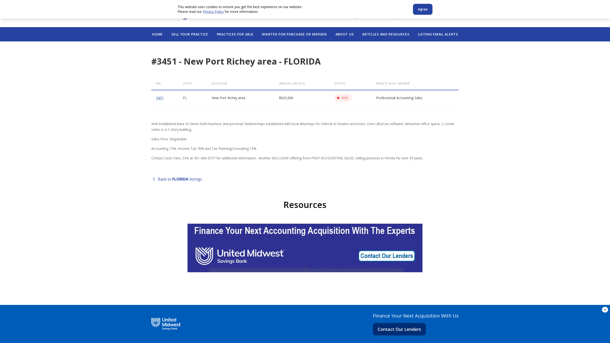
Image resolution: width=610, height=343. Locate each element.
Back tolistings (180, 179)
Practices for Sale (235, 34)
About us (345, 34)
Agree (422, 9)
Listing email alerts (438, 34)
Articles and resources (385, 34)
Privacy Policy (213, 11)
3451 (160, 98)
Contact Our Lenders (399, 329)
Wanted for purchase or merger (294, 34)
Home (157, 34)
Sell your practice (189, 34)
